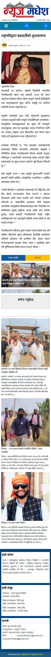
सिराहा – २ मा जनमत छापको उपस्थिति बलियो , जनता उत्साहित (21, 450)
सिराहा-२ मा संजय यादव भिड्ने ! (13, 523)
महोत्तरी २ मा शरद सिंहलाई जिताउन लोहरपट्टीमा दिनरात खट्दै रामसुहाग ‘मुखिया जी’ (24, 282)
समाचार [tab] (37, 258)
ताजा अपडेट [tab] (13, 258)
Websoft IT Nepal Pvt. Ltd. (32, 654)
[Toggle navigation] (6, 26)
